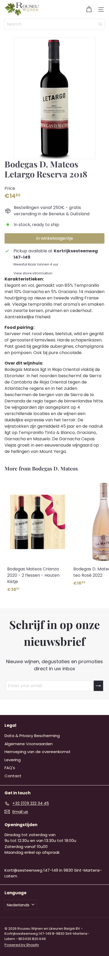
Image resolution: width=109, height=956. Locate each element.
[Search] (100, 24)
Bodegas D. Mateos (55, 468)
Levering (12, 760)
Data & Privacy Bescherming (32, 735)
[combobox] (54, 24)
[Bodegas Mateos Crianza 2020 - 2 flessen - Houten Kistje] (37, 536)
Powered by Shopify (21, 944)
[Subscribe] (98, 686)
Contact (12, 776)
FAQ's (9, 767)
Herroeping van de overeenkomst (37, 751)
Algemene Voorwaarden (28, 744)
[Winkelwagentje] (89, 9)
